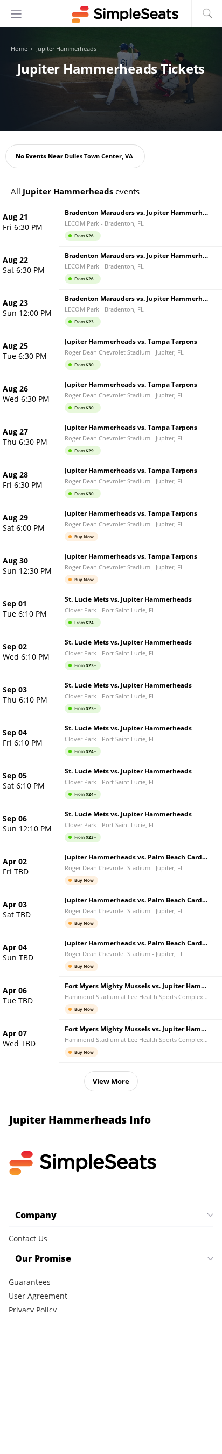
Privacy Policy (33, 1310)
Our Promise (43, 1258)
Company (36, 1215)
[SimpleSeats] (111, 14)
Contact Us (28, 1238)
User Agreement (38, 1296)
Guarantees (30, 1282)
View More (111, 1081)
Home (19, 49)
